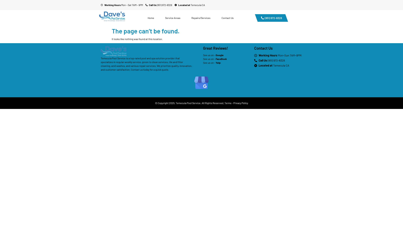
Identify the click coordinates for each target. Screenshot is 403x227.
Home (151, 17)
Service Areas (172, 17)
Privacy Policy (240, 103)
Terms (227, 103)
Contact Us (227, 17)
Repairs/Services (200, 17)
